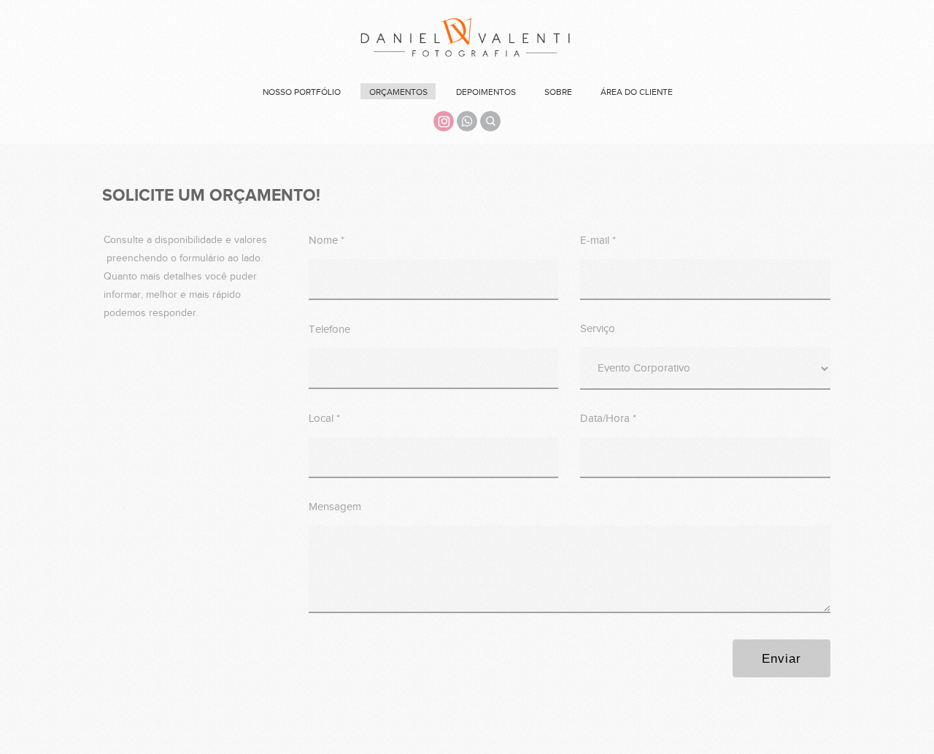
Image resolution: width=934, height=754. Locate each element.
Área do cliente (637, 92)
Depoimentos (486, 92)
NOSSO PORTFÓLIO (302, 92)
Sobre (558, 92)
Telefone (329, 329)
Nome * (326, 240)
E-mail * (598, 240)
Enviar (781, 658)
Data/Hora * (608, 418)
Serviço (597, 329)
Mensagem (335, 507)
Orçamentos (398, 92)
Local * (324, 418)
